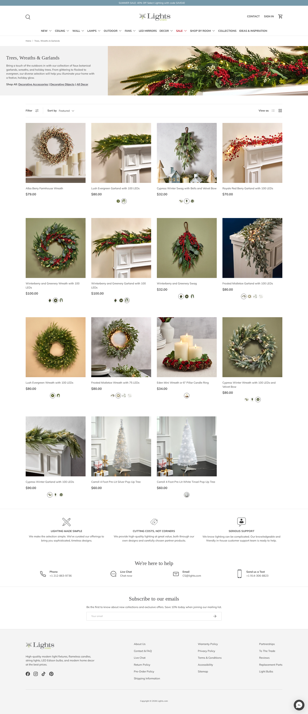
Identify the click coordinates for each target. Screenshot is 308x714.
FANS (128, 31)
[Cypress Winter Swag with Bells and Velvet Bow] (187, 153)
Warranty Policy (208, 644)
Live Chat (139, 657)
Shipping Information (147, 678)
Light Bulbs (266, 671)
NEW (44, 31)
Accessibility (205, 664)
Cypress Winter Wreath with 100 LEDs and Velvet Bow (249, 384)
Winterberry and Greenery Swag (177, 283)
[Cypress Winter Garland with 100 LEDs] (56, 446)
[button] (280, 16)
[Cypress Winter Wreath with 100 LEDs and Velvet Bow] (252, 347)
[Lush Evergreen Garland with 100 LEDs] (121, 153)
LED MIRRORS (148, 31)
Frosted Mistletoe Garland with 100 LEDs (247, 283)
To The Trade (267, 651)
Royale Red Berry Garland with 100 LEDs (247, 188)
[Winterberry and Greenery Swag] (187, 248)
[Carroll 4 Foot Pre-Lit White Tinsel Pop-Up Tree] (187, 446)
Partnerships (267, 644)
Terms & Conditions (210, 657)
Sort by (52, 110)
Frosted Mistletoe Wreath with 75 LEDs (115, 382)
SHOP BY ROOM (200, 31)
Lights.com (163, 701)
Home (28, 41)
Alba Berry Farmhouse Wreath (44, 188)
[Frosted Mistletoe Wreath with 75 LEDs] (121, 347)
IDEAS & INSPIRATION (253, 31)
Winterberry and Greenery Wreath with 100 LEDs (52, 285)
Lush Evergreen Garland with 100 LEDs (115, 188)
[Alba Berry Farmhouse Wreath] (56, 153)
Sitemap (203, 671)
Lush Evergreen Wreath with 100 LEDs (49, 382)
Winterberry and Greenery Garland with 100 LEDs (118, 285)
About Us (139, 644)
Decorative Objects (62, 84)
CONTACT (254, 17)
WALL (76, 31)
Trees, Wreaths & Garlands (47, 41)
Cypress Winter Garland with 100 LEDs (50, 481)
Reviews (264, 657)
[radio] (118, 201)
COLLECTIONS (227, 31)
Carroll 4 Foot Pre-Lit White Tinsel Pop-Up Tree (186, 481)
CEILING (60, 31)
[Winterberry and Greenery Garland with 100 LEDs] (121, 248)
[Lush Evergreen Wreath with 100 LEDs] (56, 347)
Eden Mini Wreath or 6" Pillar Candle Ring (183, 382)
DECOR (164, 31)
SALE (179, 31)
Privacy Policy (206, 651)
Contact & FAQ (143, 651)
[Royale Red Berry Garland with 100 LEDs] (252, 153)
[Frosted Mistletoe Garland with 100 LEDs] (252, 248)
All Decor (82, 84)
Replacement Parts (270, 664)
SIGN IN (269, 17)
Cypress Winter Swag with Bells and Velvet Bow (187, 188)
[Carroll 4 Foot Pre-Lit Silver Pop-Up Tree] (121, 446)
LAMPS (91, 31)
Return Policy (142, 664)
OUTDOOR (110, 31)
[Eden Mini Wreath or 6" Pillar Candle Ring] (187, 347)
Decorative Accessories (33, 84)
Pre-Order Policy (144, 671)
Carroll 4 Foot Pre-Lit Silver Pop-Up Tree (116, 481)
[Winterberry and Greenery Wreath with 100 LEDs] (56, 248)
